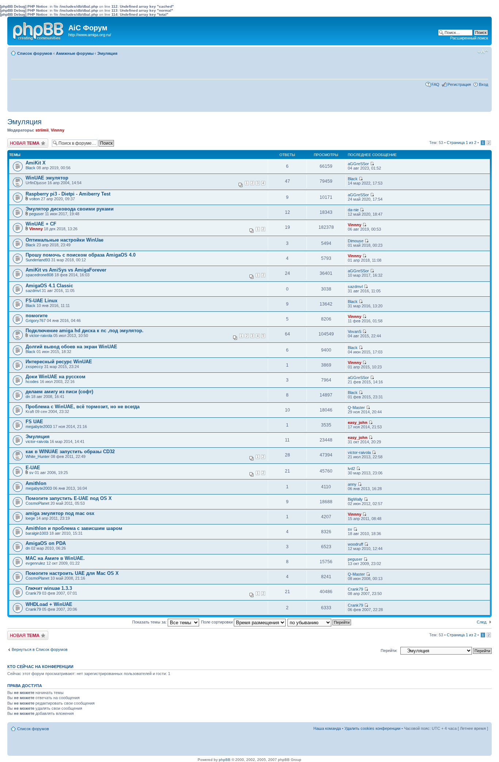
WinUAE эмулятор (47, 178)
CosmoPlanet (37, 503)
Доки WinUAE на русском (55, 376)
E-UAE (33, 467)
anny (352, 484)
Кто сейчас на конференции (40, 666)
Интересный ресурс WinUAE (59, 361)
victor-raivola (40, 335)
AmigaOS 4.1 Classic (49, 285)
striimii (42, 130)
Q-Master (356, 407)
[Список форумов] (38, 29)
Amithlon (36, 483)
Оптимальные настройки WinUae (64, 240)
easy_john (357, 422)
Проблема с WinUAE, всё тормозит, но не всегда (83, 406)
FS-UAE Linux (41, 300)
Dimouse (355, 241)
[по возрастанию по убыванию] (319, 622)
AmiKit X (36, 163)
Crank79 (33, 593)
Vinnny (57, 130)
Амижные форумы (75, 53)
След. (482, 622)
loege (30, 518)
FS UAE (34, 421)
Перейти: (389, 650)
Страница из (461, 142)
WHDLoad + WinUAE (49, 604)
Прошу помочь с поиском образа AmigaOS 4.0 (81, 255)
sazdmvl (33, 290)
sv (31, 472)
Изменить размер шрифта (482, 52)
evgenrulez (35, 563)
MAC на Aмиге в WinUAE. (55, 558)
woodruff (355, 544)
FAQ (435, 84)
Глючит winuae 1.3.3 (49, 588)
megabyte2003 (39, 426)
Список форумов (34, 53)
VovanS (354, 331)
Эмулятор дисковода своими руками (70, 209)
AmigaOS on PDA (46, 543)
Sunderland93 (38, 260)
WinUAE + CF (41, 224)
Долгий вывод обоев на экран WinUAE (71, 346)
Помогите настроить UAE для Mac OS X (72, 573)
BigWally (355, 499)
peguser (36, 214)
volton (34, 199)
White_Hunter (38, 456)
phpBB (225, 760)
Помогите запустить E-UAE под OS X (69, 498)
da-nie (353, 210)
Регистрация (459, 84)
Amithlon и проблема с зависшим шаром (74, 528)
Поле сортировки (217, 622)
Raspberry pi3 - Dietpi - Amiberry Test (68, 194)
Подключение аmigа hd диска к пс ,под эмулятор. (85, 330)
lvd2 (351, 468)
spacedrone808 (39, 275)
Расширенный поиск (469, 38)
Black (30, 168)
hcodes (32, 381)
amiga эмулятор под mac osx (60, 513)
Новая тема (18, 141)
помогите (36, 315)
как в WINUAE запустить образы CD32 (70, 451)
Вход (483, 84)
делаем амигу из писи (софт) (59, 391)
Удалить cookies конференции (372, 728)
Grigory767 (36, 320)
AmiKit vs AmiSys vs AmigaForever (66, 270)
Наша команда (327, 728)
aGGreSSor (358, 164)
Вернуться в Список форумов (40, 649)
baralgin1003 (37, 533)
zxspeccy (34, 366)
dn (28, 396)
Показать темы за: (150, 622)
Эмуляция (107, 53)
